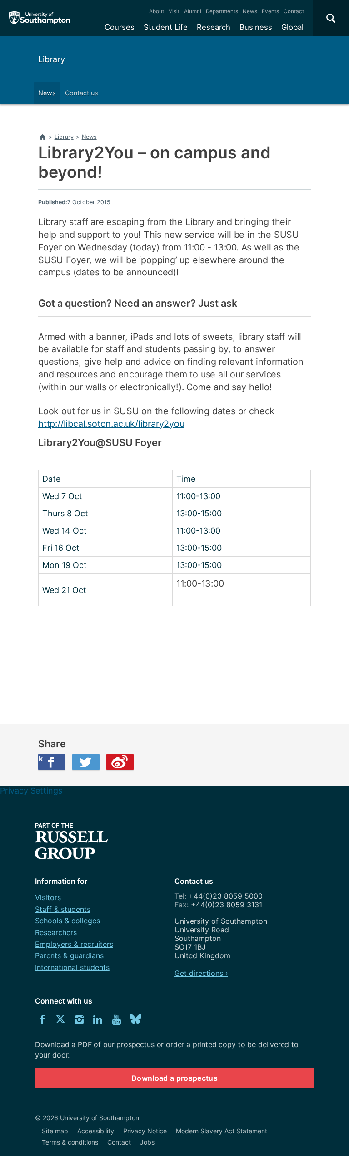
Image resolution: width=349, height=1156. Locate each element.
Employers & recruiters (74, 944)
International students (72, 967)
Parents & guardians (69, 955)
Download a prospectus (174, 1078)
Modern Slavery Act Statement (221, 1131)
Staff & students (62, 909)
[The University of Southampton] (40, 18)
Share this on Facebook (40, 758)
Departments (222, 11)
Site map (55, 1131)
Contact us (81, 93)
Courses (120, 27)
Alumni (192, 11)
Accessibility (95, 1131)
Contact (294, 11)
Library (51, 59)
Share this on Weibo (120, 762)
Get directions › (201, 973)
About (156, 11)
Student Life (166, 27)
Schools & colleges (67, 920)
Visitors (48, 897)
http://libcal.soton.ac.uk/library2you (111, 423)
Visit (174, 11)
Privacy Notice (145, 1131)
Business (255, 27)
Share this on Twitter (86, 762)
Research (213, 27)
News (250, 11)
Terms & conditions (70, 1142)
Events (270, 11)
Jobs (147, 1142)
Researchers (56, 932)
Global (292, 27)
